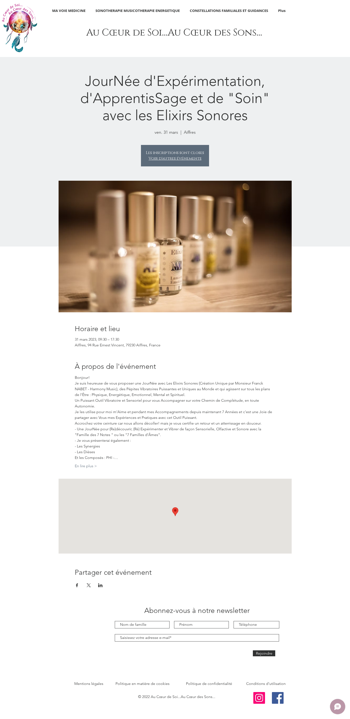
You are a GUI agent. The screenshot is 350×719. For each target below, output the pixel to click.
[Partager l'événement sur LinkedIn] (100, 585)
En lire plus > (86, 466)
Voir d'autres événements (175, 158)
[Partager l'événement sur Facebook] (77, 585)
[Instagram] (259, 698)
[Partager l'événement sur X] (88, 585)
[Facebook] (278, 698)
